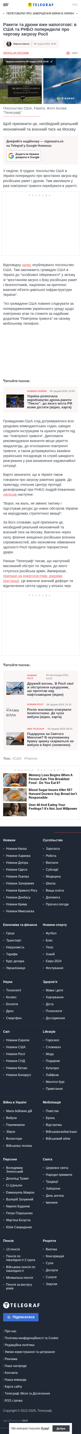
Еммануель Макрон (20, 1192)
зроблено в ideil (16, 1420)
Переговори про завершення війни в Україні (40, 13)
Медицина (53, 876)
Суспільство (53, 840)
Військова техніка (19, 1145)
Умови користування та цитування (30, 1352)
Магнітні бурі (55, 1081)
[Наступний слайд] (77, 14)
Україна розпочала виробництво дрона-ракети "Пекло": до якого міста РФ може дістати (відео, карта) (49, 401)
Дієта (49, 1004)
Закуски (51, 1284)
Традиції (52, 1181)
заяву (26, 265)
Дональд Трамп (17, 1178)
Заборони (53, 1188)
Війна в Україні (14, 1102)
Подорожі (53, 1061)
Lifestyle (49, 1031)
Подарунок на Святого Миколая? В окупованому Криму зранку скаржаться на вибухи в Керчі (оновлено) (50, 739)
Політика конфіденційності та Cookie (31, 1338)
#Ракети (30, 758)
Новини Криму (16, 904)
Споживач (53, 1047)
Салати (51, 1277)
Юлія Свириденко (19, 1227)
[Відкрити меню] (6, 4)
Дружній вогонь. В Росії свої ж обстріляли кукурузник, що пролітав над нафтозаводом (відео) (50, 689)
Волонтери (14, 1138)
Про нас (11, 1331)
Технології (13, 990)
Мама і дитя (54, 990)
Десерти (52, 1270)
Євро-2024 (54, 961)
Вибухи (11, 1118)
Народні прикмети (59, 1174)
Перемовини (15, 1124)
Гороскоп (52, 1040)
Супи (49, 1263)
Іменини (52, 1202)
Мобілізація (52, 1102)
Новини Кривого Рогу (21, 890)
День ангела (55, 1195)
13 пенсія (13, 1249)
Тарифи (11, 954)
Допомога (53, 897)
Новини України (37, 391)
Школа (50, 883)
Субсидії (52, 869)
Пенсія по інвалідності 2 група (20, 1258)
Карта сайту (13, 1386)
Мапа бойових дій (19, 1111)
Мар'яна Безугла (18, 1220)
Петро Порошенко (19, 1213)
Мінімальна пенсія (19, 1277)
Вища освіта (55, 890)
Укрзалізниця (15, 968)
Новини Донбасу (18, 897)
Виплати (52, 862)
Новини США (16, 1047)
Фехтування (54, 968)
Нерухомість (15, 947)
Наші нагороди (16, 1366)
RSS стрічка (13, 1400)
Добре (61, 1428)
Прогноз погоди (57, 904)
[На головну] (40, 4)
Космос (11, 997)
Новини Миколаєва (20, 911)
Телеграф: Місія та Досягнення (27, 1393)
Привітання (54, 1088)
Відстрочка (54, 1124)
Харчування (55, 997)
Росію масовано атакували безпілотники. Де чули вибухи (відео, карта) (49, 713)
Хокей (50, 954)
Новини (9, 840)
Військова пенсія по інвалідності (20, 1268)
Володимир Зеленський (14, 1169)
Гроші (10, 933)
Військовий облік (58, 1138)
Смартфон (14, 1018)
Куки (44, 1428)
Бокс (49, 940)
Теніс (49, 947)
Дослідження (55, 1018)
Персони (10, 1159)
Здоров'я (50, 981)
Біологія (12, 1004)
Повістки (52, 1111)
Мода (50, 1054)
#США (17, 758)
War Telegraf (35, 729)
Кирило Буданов (18, 1206)
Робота (51, 855)
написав (10, 494)
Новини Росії (32, 677)
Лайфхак (52, 1075)
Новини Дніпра (17, 862)
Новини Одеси (16, 869)
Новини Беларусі (18, 1075)
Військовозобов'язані (61, 1131)
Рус (75, 4)
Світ (6, 1031)
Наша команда (15, 1379)
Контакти (11, 1372)
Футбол (51, 933)
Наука (7, 981)
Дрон (10, 1011)
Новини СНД (15, 1061)
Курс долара (15, 961)
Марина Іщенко (21, 44)
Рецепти (49, 1240)
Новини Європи (17, 1040)
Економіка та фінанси (20, 924)
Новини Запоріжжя (20, 883)
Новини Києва (16, 848)
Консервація (55, 1256)
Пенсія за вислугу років (19, 1286)
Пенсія (8, 1240)
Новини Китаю (16, 1068)
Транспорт (13, 940)
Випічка (51, 1249)
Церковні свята (57, 1167)
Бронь (50, 1118)
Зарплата (53, 848)
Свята (47, 1159)
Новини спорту (55, 924)
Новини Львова (17, 876)
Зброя (10, 1131)
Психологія (54, 1011)
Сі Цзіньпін (14, 1185)
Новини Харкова (18, 855)
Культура (52, 1068)
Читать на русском (16, 53)
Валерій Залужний (19, 1199)
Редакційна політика (19, 1345)
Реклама (11, 1359)
